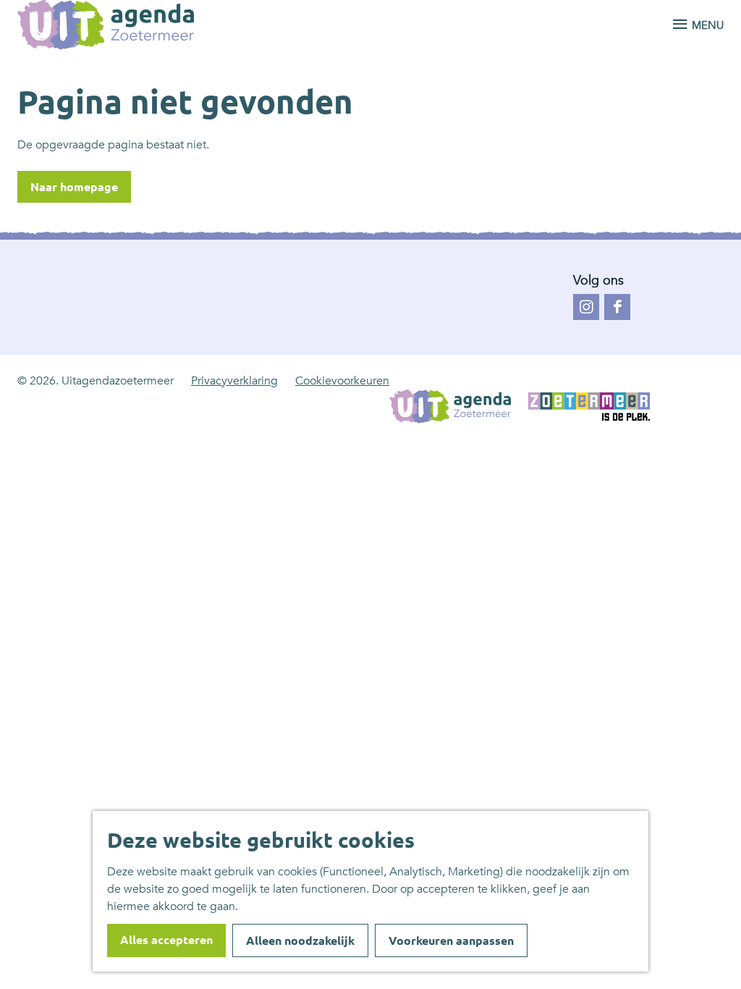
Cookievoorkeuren (342, 381)
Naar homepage (74, 186)
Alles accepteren (166, 939)
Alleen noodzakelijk (300, 940)
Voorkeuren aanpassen (451, 940)
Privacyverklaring (234, 381)
